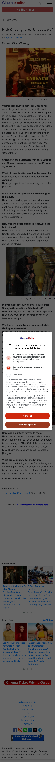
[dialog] (27, 381)
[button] (27, 375)
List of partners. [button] (42, 391)
